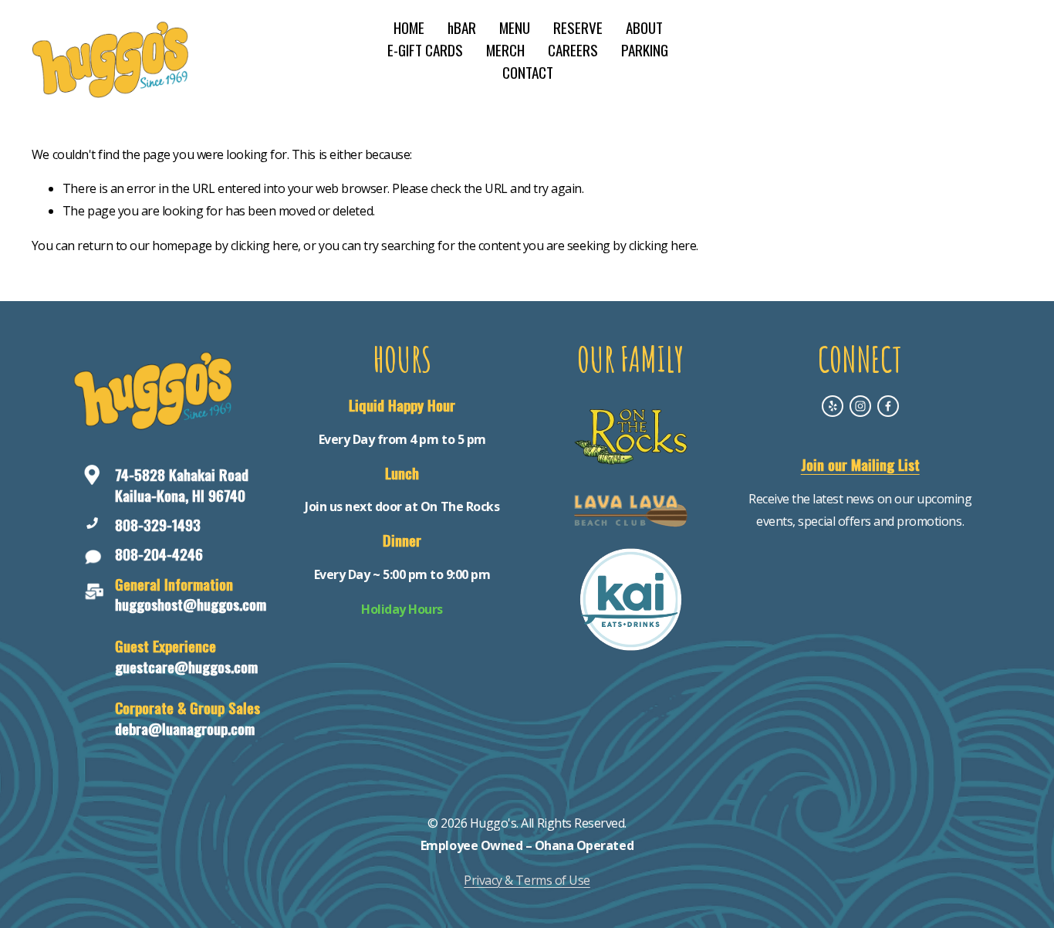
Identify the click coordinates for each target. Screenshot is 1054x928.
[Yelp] (832, 406)
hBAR (462, 27)
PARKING (644, 50)
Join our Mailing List (860, 465)
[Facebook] (888, 406)
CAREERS (573, 50)
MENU (514, 27)
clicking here (265, 245)
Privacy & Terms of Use (526, 880)
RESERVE (578, 27)
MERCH (505, 50)
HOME (409, 27)
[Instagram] (860, 406)
